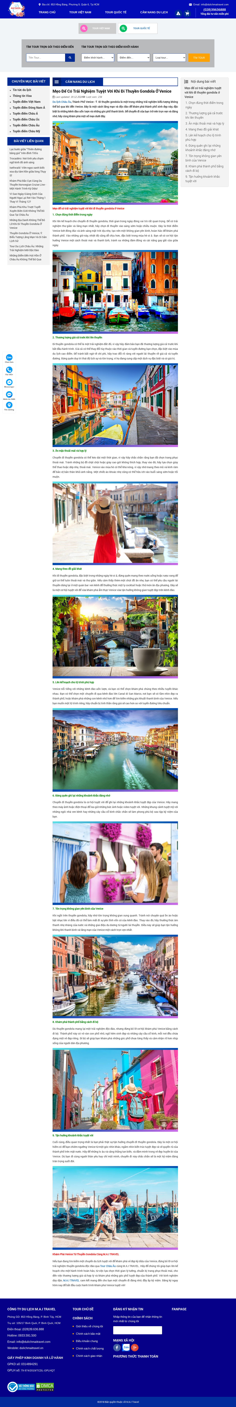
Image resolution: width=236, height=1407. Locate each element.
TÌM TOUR (199, 57)
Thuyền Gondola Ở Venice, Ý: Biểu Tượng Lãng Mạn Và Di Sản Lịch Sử (28, 237)
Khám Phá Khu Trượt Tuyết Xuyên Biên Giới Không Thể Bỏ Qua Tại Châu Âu (27, 210)
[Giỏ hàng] (187, 13)
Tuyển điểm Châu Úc (24, 119)
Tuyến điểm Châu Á (24, 113)
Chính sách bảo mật (88, 1333)
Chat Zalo (9, 362)
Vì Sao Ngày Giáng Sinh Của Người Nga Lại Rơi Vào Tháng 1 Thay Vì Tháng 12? (28, 197)
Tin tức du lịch (20, 90)
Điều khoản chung (87, 1341)
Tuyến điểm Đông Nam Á (27, 107)
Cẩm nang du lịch (154, 12)
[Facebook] (117, 1347)
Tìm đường (9, 410)
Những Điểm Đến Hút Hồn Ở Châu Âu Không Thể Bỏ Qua (25, 257)
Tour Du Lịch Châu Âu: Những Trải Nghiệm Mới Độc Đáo (26, 248)
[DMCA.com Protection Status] (45, 1386)
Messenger (9, 387)
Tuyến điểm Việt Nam (25, 102)
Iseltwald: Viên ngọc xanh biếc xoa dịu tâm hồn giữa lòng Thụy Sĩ (28, 171)
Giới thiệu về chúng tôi (89, 1326)
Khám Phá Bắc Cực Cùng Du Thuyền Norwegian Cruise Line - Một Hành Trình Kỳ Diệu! (28, 184)
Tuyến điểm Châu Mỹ (25, 131)
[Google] (135, 1347)
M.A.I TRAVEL (71, 1280)
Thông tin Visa (21, 96)
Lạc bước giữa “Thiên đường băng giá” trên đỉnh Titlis (26, 151)
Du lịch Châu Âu (62, 102)
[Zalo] (126, 1347)
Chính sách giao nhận (89, 1355)
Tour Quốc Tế (115, 12)
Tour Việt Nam (80, 12)
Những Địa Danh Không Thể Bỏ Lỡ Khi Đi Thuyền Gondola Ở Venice (27, 224)
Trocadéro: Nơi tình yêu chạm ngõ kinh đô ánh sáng (27, 160)
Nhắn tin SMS (9, 399)
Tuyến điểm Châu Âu (24, 125)
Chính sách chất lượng (90, 1348)
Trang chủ (47, 12)
